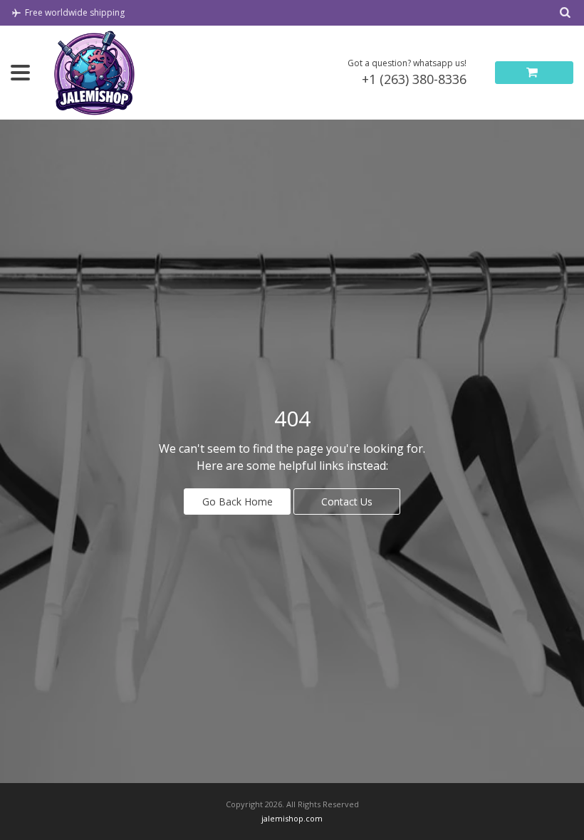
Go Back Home (237, 501)
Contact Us (346, 501)
